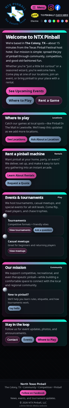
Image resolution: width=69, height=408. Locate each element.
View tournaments (19, 230)
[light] (45, 21)
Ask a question (43, 230)
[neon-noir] (53, 21)
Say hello (14, 308)
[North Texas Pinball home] (15, 14)
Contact (12, 340)
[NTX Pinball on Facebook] (57, 7)
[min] (41, 21)
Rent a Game (48, 100)
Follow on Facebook (33, 392)
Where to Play (20, 100)
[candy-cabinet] (66, 21)
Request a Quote (18, 183)
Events (27, 340)
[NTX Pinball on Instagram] (51, 7)
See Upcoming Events (26, 91)
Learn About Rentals (20, 175)
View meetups (17, 250)
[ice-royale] (62, 21)
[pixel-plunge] (50, 21)
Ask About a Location (45, 139)
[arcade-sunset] (58, 21)
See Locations (16, 139)
